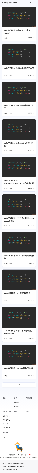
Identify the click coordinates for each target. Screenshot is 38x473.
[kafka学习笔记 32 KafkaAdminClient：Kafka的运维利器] (19, 167)
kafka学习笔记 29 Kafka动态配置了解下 (18, 107)
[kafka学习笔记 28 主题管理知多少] (19, 280)
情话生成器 (6, 420)
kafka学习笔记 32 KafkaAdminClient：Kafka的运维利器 (19, 182)
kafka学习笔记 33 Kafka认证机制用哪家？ (18, 144)
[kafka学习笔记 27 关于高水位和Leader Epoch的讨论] (19, 204)
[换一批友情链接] (7, 432)
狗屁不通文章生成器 (8, 416)
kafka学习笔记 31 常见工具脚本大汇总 (19, 68)
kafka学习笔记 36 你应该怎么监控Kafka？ (17, 31)
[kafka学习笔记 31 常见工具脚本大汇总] (19, 54)
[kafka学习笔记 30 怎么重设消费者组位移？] (19, 242)
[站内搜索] (31, 2)
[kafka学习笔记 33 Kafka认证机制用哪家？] (19, 129)
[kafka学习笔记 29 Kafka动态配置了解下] (19, 92)
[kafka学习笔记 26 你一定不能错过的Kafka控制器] (19, 317)
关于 (4, 466)
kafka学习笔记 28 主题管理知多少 (17, 293)
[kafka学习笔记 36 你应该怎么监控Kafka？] (19, 17)
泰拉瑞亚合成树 (8, 427)
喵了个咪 (5, 423)
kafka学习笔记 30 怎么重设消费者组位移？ (19, 257)
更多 (4, 437)
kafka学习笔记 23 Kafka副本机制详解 (18, 368)
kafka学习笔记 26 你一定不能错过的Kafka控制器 (18, 332)
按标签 (16, 406)
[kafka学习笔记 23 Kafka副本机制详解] (19, 355)
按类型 (16, 402)
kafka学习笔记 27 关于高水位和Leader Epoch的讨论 (19, 219)
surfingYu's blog (18, 463)
